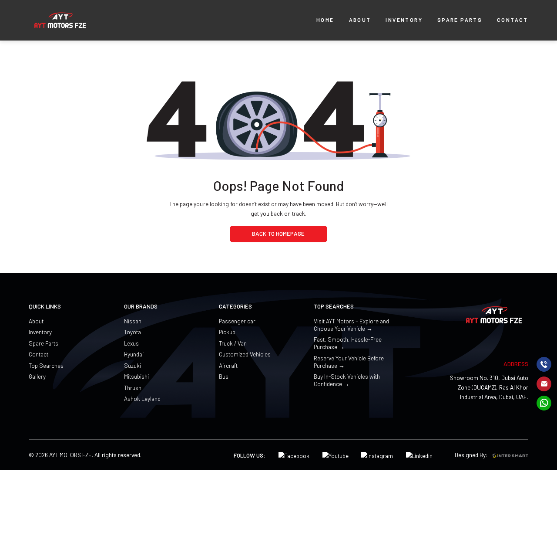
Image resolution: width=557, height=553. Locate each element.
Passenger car (237, 321)
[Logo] (60, 20)
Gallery (37, 376)
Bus (223, 376)
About (36, 321)
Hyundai (134, 354)
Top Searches (46, 365)
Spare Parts (43, 343)
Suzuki (132, 365)
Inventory (40, 332)
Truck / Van (233, 343)
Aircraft (228, 365)
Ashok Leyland (142, 398)
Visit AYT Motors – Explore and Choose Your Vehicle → (351, 324)
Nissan (132, 321)
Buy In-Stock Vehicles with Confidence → (347, 380)
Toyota (132, 332)
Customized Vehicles (245, 354)
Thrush (132, 387)
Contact (38, 354)
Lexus (131, 343)
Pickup (227, 332)
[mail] (544, 383)
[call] (544, 364)
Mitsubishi (136, 376)
